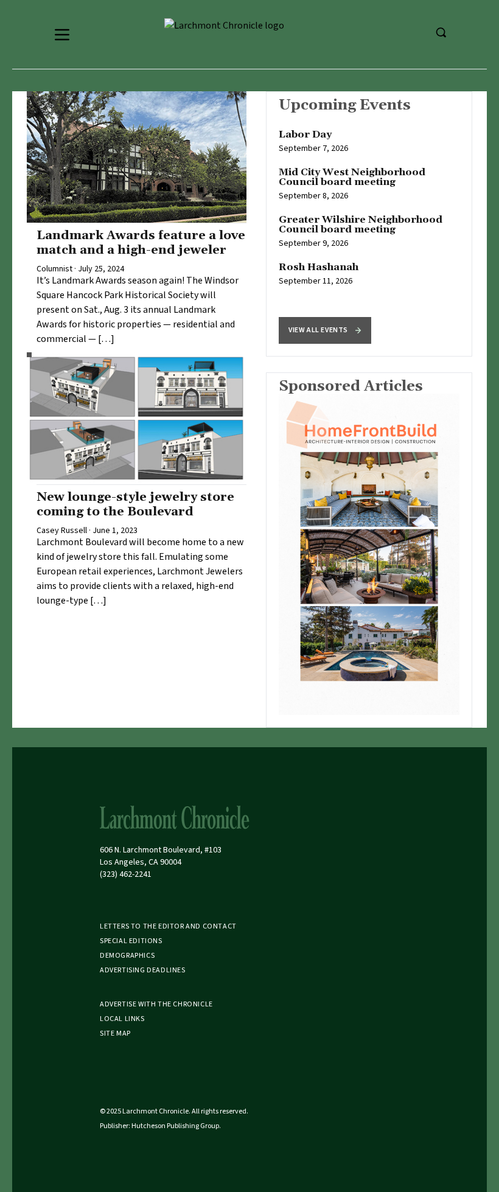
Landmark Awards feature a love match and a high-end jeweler (141, 243)
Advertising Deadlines (143, 970)
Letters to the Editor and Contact (168, 926)
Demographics (127, 955)
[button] (325, 330)
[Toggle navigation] (62, 34)
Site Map (115, 1033)
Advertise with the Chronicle (156, 1004)
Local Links (122, 1019)
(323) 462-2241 (126, 874)
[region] (369, 224)
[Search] (440, 32)
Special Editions (131, 941)
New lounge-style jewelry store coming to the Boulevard (135, 504)
